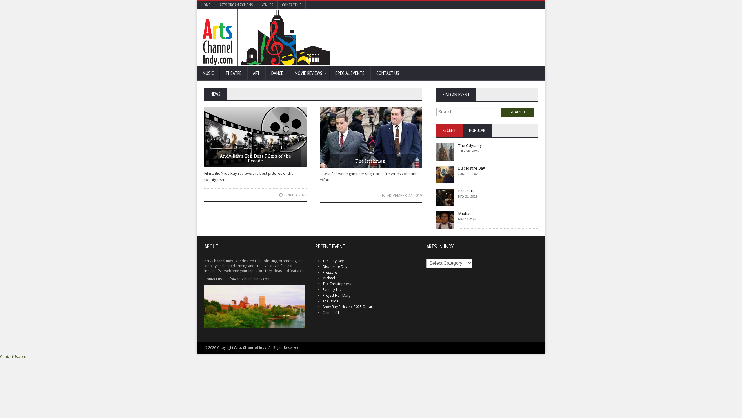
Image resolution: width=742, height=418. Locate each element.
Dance (277, 73)
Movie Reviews (308, 73)
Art (256, 73)
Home (205, 5)
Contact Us (291, 5)
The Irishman (370, 161)
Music (208, 73)
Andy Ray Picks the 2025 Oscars (348, 306)
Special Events (350, 73)
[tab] (449, 130)
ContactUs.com (13, 356)
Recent (449, 130)
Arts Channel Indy (266, 37)
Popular (477, 130)
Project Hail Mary (336, 295)
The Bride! (331, 301)
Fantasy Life (332, 289)
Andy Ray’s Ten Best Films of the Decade (255, 158)
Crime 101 (331, 312)
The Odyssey (470, 145)
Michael (465, 213)
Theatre (233, 73)
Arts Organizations (236, 5)
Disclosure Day (471, 168)
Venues (267, 5)
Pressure (466, 190)
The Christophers (337, 283)
